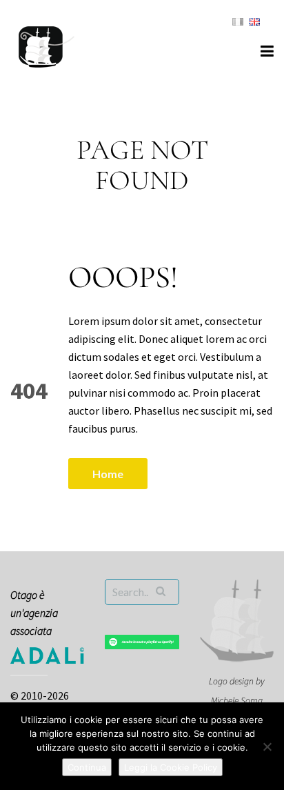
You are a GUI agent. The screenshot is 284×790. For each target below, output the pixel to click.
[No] (267, 746)
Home (107, 473)
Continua (87, 767)
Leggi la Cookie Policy (170, 767)
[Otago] (46, 45)
